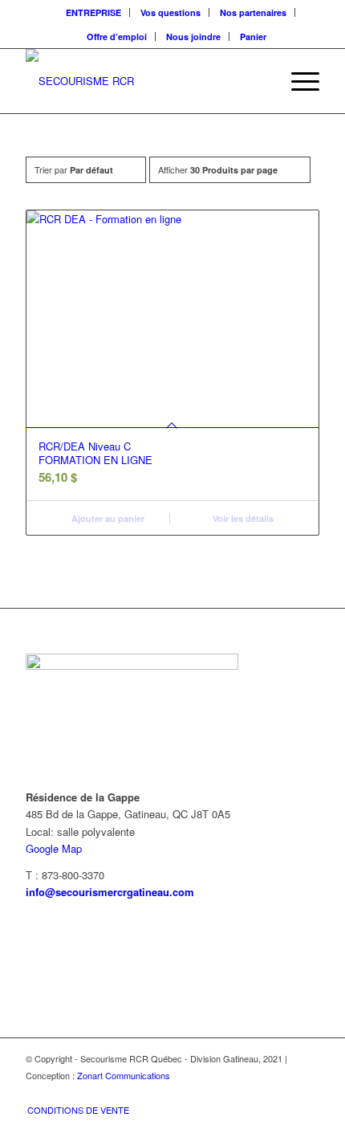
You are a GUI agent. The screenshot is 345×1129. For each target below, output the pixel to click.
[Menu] (297, 81)
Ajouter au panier (106, 518)
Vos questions (170, 12)
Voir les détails (242, 518)
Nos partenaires (253, 12)
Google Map (54, 848)
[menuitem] (94, 12)
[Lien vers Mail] (307, 1093)
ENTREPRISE (93, 12)
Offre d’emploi (117, 37)
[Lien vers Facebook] (283, 1093)
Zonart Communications (123, 1075)
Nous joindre (193, 37)
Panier (253, 37)
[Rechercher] (259, 81)
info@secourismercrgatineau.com (110, 891)
